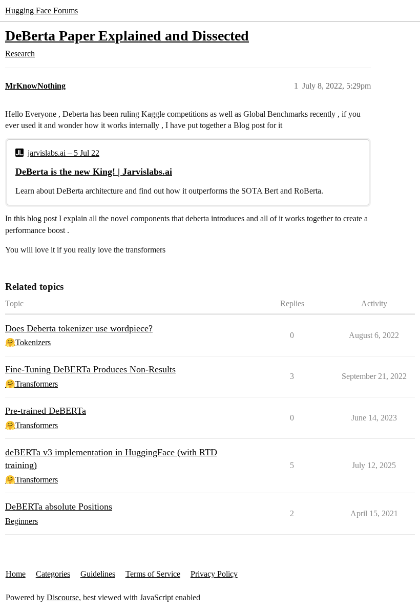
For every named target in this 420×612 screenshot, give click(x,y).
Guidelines (97, 573)
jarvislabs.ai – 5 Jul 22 (63, 153)
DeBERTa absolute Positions (58, 506)
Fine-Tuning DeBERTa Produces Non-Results (90, 369)
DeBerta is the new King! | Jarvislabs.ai (93, 171)
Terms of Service (152, 573)
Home (16, 573)
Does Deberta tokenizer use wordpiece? (79, 328)
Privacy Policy (214, 573)
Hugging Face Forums (41, 10)
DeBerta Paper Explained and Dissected (127, 36)
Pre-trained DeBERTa (45, 411)
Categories (53, 573)
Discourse (63, 597)
